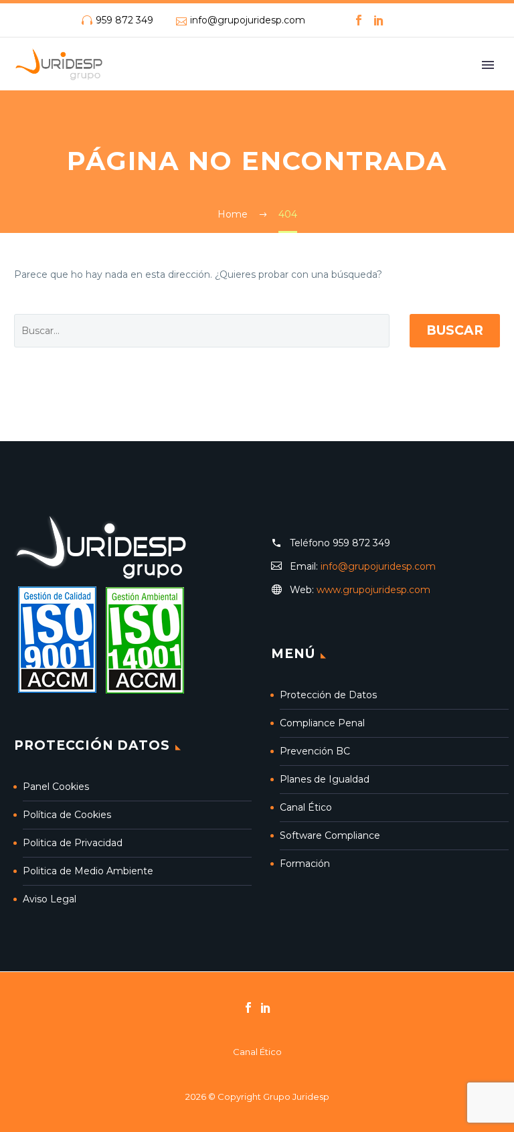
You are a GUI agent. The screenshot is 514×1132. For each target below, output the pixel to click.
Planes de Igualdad (324, 779)
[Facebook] (359, 20)
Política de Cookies (67, 815)
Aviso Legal (49, 899)
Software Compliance (330, 835)
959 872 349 (124, 20)
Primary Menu (488, 65)
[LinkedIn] (379, 20)
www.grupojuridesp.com (373, 590)
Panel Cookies (56, 787)
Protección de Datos (328, 695)
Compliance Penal (322, 723)
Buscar (454, 330)
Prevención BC (315, 751)
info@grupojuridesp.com (247, 20)
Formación (305, 864)
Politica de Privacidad (72, 843)
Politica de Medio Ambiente (88, 871)
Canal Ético (306, 807)
